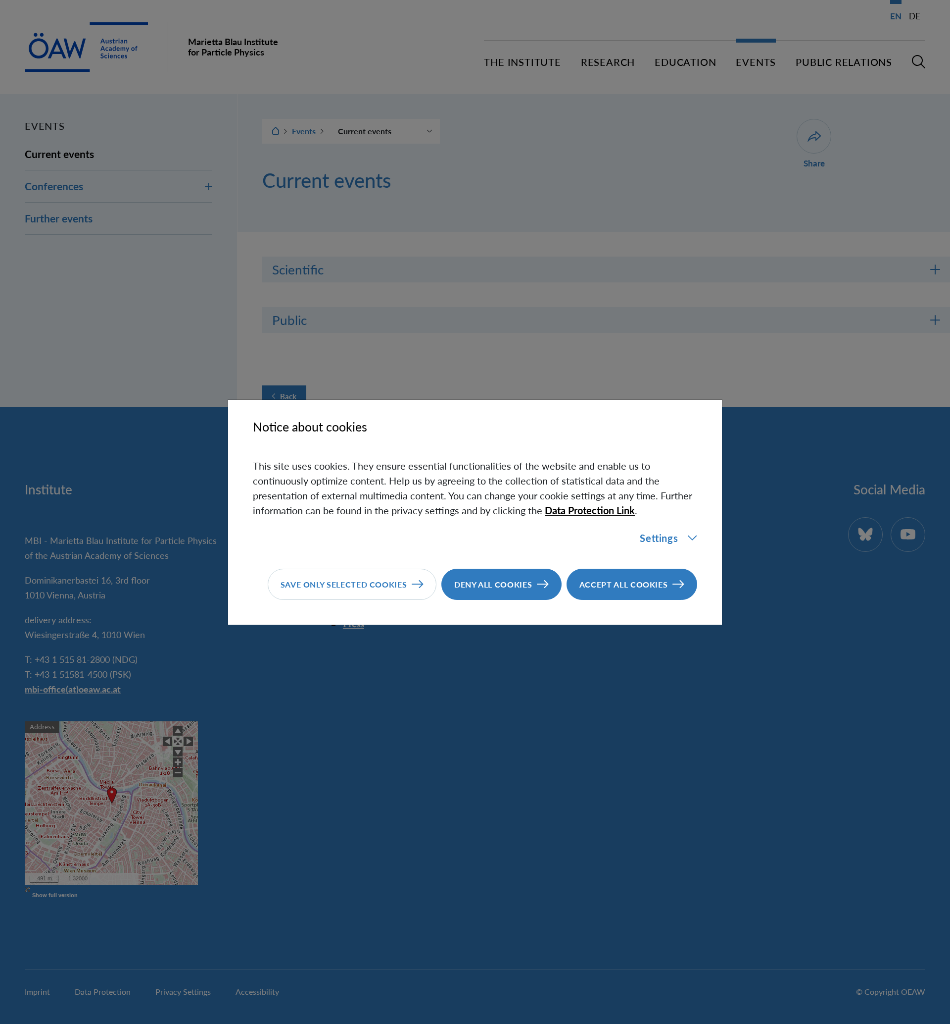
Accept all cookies (623, 584)
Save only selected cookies (344, 584)
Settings (659, 538)
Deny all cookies (493, 584)
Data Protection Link (590, 510)
